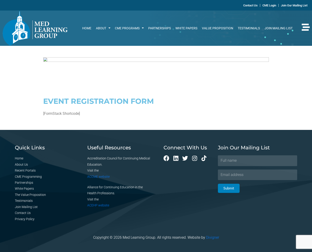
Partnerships (159, 28)
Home (86, 28)
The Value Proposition (30, 195)
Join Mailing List (278, 28)
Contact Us (23, 213)
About (101, 28)
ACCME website (98, 176)
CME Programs (127, 28)
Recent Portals (25, 170)
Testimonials (249, 28)
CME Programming (28, 176)
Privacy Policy (24, 219)
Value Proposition (217, 28)
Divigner (212, 237)
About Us (21, 164)
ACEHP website (98, 205)
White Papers (186, 28)
